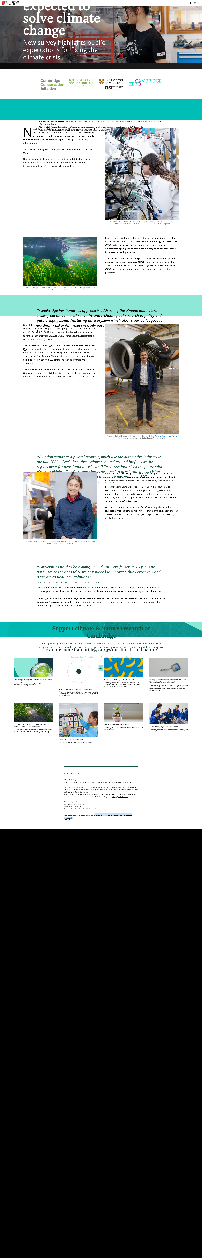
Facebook (198, 3)
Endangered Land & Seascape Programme (73, 287)
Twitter (195, 3)
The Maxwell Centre (128, 221)
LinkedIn (191, 3)
